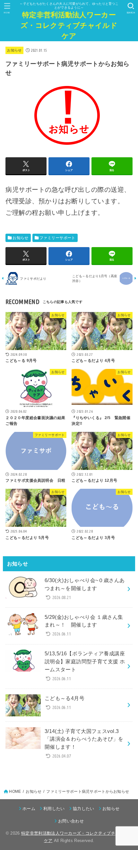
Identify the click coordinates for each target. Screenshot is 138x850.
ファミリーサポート (57, 238)
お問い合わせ (71, 821)
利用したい (54, 808)
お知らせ (14, 50)
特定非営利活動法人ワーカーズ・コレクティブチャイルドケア (69, 25)
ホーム (28, 808)
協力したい (83, 808)
